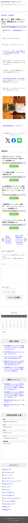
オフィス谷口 (16, 520)
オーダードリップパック (11, 481)
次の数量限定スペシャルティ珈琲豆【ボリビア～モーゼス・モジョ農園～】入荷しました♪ (14, 347)
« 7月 (4, 331)
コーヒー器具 (8, 492)
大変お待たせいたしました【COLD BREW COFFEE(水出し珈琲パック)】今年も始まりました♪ (14, 362)
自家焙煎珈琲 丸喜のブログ (11, 2)
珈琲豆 (12, 15)
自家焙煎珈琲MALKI (8, 125)
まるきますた (11, 389)
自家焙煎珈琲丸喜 (18, 30)
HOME (5, 15)
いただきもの (8, 472)
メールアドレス (9, 291)
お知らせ (15, 163)
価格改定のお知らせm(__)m (12, 400)
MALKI (6, 469)
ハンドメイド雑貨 (9, 501)
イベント (6, 475)
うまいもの (7, 478)
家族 (5, 506)
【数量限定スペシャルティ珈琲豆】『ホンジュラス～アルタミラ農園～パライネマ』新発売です (14, 369)
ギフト (6, 486)
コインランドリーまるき (11, 498)
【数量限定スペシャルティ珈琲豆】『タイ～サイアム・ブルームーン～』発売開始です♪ (13, 206)
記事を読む (14, 166)
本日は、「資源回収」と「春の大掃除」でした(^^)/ (8, 240)
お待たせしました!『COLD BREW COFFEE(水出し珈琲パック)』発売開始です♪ (13, 158)
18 (10, 325)
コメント (4, 264)
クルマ (6, 489)
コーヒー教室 (8, 495)
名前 (6, 287)
